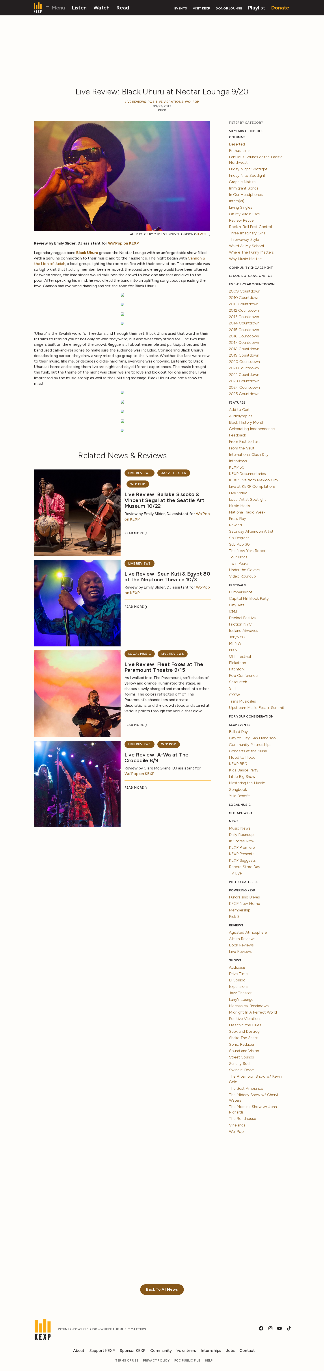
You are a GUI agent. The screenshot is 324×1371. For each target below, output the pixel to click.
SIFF (233, 688)
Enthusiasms (239, 150)
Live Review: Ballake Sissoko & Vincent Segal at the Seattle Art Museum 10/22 (165, 500)
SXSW (234, 694)
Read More (135, 533)
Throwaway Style (244, 239)
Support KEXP (102, 1350)
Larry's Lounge (241, 999)
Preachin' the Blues (245, 1025)
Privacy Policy (156, 1360)
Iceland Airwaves (243, 630)
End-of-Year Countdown (252, 284)
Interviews (238, 460)
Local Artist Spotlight (247, 499)
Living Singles (240, 207)
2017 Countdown (244, 342)
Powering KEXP (242, 890)
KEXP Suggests (242, 860)
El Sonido (237, 980)
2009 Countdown (244, 291)
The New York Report (248, 550)
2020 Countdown (244, 361)
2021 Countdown (244, 368)
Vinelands (237, 1125)
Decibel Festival (242, 617)
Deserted (237, 144)
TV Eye (235, 873)
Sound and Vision (244, 1050)
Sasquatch (238, 681)
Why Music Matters (246, 258)
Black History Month (246, 422)
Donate (280, 7)
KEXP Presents (241, 853)
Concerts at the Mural (248, 751)
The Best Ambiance (246, 1088)
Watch (101, 7)
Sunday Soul (239, 1063)
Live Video (238, 493)
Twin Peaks (238, 563)
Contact (247, 1350)
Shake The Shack (244, 1037)
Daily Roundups (242, 834)
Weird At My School (246, 245)
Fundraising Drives (244, 897)
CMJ (233, 611)
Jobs (230, 1350)
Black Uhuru (87, 252)
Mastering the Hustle (247, 782)
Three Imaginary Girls (247, 233)
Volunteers (186, 1350)
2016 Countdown (244, 336)
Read (122, 7)
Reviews (236, 925)
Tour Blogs (238, 557)
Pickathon (237, 662)
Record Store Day (244, 866)
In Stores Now (241, 841)
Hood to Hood (242, 757)
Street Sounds (241, 1057)
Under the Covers (244, 569)
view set (202, 234)
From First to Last (244, 441)
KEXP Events (239, 725)
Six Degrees (239, 538)
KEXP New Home (244, 903)
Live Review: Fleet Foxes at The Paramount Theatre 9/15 (164, 667)
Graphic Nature (242, 181)
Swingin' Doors (242, 1069)
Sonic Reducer (241, 1044)
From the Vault (242, 448)
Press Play (237, 518)
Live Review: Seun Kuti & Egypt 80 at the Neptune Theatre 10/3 (167, 576)
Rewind (235, 525)
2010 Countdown (244, 297)
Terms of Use (126, 1360)
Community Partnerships (250, 744)
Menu (57, 7)
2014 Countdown (244, 323)
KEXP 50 (236, 467)
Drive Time (238, 973)
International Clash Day (248, 454)
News (233, 821)
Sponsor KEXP (132, 1350)
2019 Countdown (244, 355)
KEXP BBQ (238, 763)
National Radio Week (247, 512)
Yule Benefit (239, 795)
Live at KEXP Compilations (252, 486)
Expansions (238, 986)
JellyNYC (237, 637)
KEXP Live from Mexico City (253, 480)
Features (237, 403)
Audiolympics (240, 416)
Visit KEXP (201, 8)
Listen (79, 7)
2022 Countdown (244, 374)
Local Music (139, 654)
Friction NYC (240, 624)
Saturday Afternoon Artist (251, 531)
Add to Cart (239, 409)
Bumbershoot (240, 592)
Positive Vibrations (165, 102)
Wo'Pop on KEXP (123, 243)
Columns (237, 137)
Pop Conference (243, 675)
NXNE (234, 650)
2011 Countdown (243, 304)
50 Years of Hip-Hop (246, 131)
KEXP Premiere (242, 847)
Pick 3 (234, 916)
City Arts (236, 605)
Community (161, 1350)
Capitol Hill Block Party (249, 598)
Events (180, 8)
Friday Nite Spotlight (247, 175)
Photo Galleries (243, 882)
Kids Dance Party (243, 770)
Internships (211, 1350)
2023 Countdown (244, 381)
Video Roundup (242, 576)
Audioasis (237, 967)
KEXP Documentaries (247, 473)
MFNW (235, 643)
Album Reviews (242, 938)
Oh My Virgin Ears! (245, 214)
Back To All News (162, 1289)
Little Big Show (242, 776)
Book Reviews (241, 945)
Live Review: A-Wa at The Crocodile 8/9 (156, 757)
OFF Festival (240, 656)
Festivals (237, 585)
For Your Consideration (251, 716)
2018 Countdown (244, 348)
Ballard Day (238, 731)
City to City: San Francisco (252, 738)
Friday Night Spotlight (248, 169)
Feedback (237, 435)
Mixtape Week (240, 813)
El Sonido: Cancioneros (250, 276)
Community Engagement (251, 268)
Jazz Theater (173, 473)
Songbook (238, 789)
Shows (235, 960)
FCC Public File (187, 1360)
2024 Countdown (244, 387)
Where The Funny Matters (251, 252)
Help (209, 1360)
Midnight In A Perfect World (253, 1012)
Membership (239, 910)
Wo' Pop (192, 102)
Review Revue (241, 220)
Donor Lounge (229, 8)
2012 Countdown (244, 310)
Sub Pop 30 (239, 544)
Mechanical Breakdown (249, 1005)
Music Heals (239, 505)
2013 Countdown (244, 316)
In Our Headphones (246, 194)
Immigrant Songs (243, 188)
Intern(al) (236, 201)
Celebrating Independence (252, 428)
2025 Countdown (244, 393)
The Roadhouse (242, 1118)
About (78, 1350)
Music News (239, 828)
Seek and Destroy (244, 1031)
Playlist (256, 7)
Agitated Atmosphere (248, 932)
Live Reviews (135, 102)
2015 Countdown (244, 329)
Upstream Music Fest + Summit (256, 707)
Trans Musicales (242, 701)
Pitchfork (236, 669)
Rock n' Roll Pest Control (250, 226)
